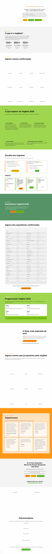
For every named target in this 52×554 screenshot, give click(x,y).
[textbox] (26, 277)
